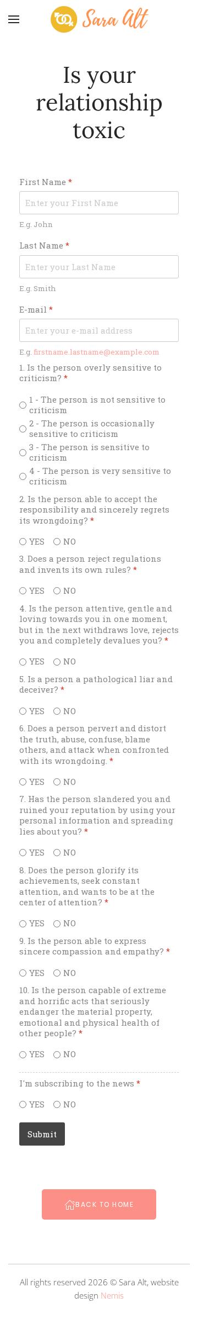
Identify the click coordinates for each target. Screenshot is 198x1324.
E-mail (36, 309)
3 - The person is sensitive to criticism (89, 452)
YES (37, 541)
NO (69, 541)
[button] (13, 19)
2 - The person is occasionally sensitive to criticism (92, 428)
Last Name (44, 245)
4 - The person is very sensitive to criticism (100, 476)
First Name (45, 182)
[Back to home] (99, 19)
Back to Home (104, 1204)
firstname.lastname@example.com (97, 351)
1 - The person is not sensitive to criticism (97, 404)
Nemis (112, 1295)
